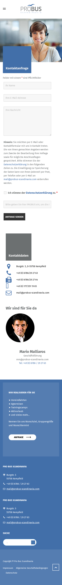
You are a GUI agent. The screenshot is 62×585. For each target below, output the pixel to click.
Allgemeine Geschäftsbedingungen (32, 568)
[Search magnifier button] (33, 542)
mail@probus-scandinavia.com (20, 179)
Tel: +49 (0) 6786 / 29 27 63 (32, 363)
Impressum (8, 568)
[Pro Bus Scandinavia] (31, 8)
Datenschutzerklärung (15, 164)
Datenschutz (11, 573)
